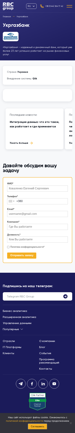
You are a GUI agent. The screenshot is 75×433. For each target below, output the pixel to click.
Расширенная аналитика (19, 317)
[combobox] (11, 201)
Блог (42, 347)
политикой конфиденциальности (24, 420)
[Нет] (70, 423)
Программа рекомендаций (49, 361)
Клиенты (8, 353)
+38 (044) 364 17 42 (54, 6)
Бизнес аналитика (15, 311)
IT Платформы (12, 347)
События (45, 353)
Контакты (45, 368)
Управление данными (17, 323)
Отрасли (9, 341)
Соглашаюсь (37, 426)
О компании (47, 341)
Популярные (11, 329)
